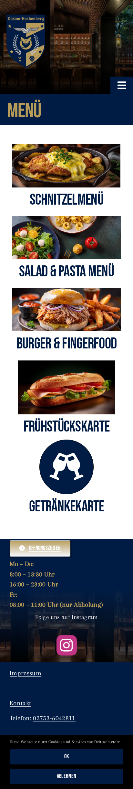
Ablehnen (66, 776)
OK (66, 756)
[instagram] (66, 645)
